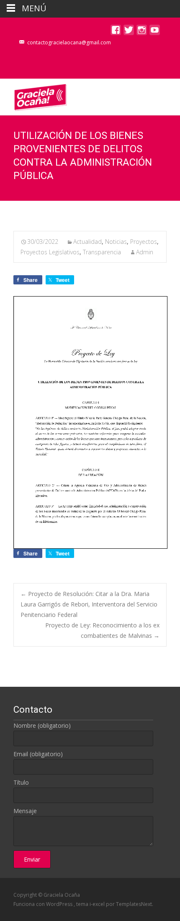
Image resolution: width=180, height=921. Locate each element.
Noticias (116, 242)
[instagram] (141, 32)
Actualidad (87, 242)
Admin (144, 252)
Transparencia (102, 252)
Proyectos (143, 242)
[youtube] (154, 32)
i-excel (98, 904)
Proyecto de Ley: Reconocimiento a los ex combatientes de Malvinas (102, 630)
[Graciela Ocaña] (34, 95)
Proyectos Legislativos (50, 252)
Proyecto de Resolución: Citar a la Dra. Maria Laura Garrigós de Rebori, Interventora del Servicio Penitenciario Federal (89, 604)
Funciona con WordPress (43, 904)
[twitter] (128, 32)
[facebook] (116, 32)
